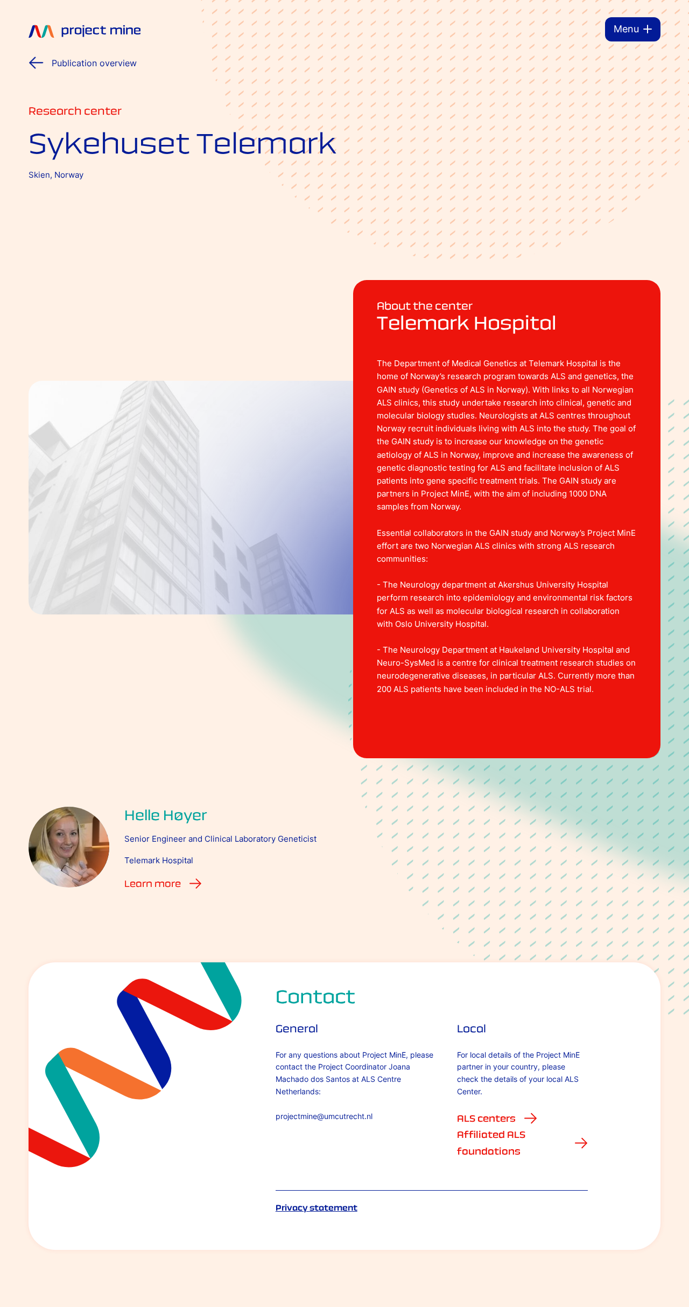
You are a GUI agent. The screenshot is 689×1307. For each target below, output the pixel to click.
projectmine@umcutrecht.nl (324, 1116)
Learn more (152, 884)
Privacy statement (316, 1208)
